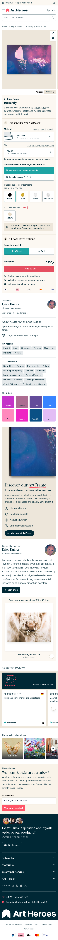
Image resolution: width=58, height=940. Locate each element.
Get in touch (14, 845)
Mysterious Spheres (12, 375)
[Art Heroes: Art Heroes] (54, 879)
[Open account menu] (48, 10)
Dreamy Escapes (33, 375)
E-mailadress (8, 795)
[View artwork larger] (53, 33)
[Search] (52, 17)
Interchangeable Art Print (20, 177)
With (43, 251)
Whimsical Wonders (12, 379)
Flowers (20, 366)
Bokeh (46, 366)
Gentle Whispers (11, 384)
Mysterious (49, 348)
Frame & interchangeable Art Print (23, 170)
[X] (25, 885)
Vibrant (18, 352)
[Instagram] (12, 885)
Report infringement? (43, 924)
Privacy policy (29, 929)
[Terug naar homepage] (17, 10)
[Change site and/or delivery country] (54, 3)
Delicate (7, 352)
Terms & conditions (14, 924)
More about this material (43, 129)
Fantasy (29, 370)
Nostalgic (25, 348)
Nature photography (12, 370)
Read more (21, 313)
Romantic (40, 370)
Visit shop (7, 313)
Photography (33, 366)
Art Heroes (8, 878)
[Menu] (3, 10)
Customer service (13, 871)
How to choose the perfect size (41, 145)
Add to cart (31, 268)
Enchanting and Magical (34, 384)
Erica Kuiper (13, 99)
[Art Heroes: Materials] (54, 865)
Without (18, 251)
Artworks (8, 857)
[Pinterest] (17, 885)
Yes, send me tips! (13, 808)
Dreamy (37, 348)
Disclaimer (28, 924)
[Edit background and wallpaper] (53, 38)
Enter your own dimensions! (28, 159)
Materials (8, 864)
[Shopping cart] (53, 10)
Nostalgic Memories (34, 379)
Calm (15, 348)
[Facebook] (21, 885)
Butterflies (8, 366)
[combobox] (25, 18)
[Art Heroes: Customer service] (54, 872)
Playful (6, 348)
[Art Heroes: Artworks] (54, 858)
